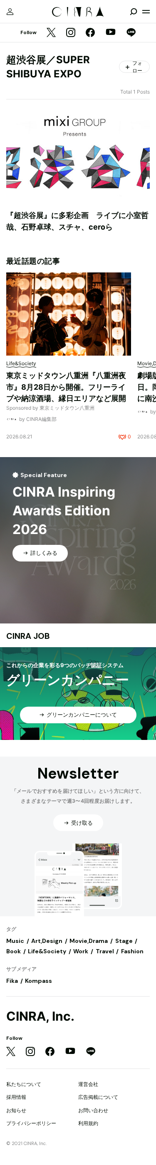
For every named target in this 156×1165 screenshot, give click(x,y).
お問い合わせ (93, 1110)
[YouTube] (110, 33)
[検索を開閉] (133, 11)
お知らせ (16, 1110)
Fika (12, 981)
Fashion (132, 951)
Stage (124, 941)
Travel (105, 951)
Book (13, 951)
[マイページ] (10, 11)
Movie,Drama (88, 941)
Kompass (38, 981)
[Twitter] (51, 33)
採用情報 (16, 1097)
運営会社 (88, 1084)
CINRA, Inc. (40, 1016)
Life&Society (47, 951)
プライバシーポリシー (31, 1123)
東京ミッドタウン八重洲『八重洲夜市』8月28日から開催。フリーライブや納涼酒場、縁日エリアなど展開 (66, 387)
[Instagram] (70, 33)
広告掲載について (98, 1097)
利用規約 (88, 1123)
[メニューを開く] (146, 11)
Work (80, 951)
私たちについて (23, 1084)
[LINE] (131, 33)
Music (15, 941)
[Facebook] (90, 33)
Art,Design (46, 941)
